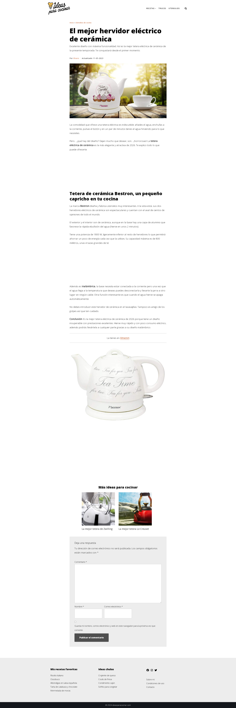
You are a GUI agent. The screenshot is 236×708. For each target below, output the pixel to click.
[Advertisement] (118, 172)
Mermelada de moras (60, 690)
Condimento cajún (106, 682)
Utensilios (174, 8)
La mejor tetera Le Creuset (134, 529)
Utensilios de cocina (83, 22)
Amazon (124, 338)
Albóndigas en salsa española (63, 682)
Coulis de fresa (105, 679)
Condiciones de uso (155, 683)
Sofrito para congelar (107, 686)
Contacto (150, 687)
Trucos (162, 8)
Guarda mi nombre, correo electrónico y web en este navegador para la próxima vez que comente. (114, 627)
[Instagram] (151, 670)
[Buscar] (186, 8)
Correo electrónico (113, 606)
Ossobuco (55, 679)
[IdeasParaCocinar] (59, 8)
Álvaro (76, 58)
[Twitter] (155, 670)
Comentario (80, 561)
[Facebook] (147, 670)
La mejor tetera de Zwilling (97, 529)
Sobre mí (150, 679)
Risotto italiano (56, 675)
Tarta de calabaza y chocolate (63, 686)
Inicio (72, 22)
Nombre (79, 606)
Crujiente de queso (107, 675)
